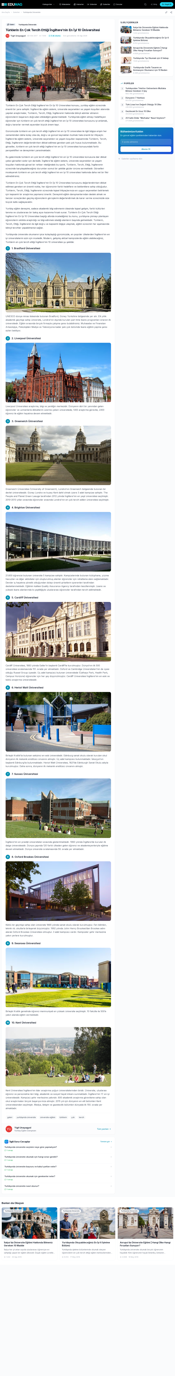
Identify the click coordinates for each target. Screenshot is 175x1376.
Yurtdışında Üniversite (31, 12)
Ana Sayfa (6, 12)
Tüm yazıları (103, 1129)
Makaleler (66, 4)
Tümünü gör (105, 1142)
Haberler (80, 4)
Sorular (119, 4)
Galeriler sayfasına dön (132, 159)
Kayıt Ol (168, 4)
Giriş (155, 4)
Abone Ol (146, 149)
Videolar (93, 4)
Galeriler (106, 4)
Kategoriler (47, 4)
